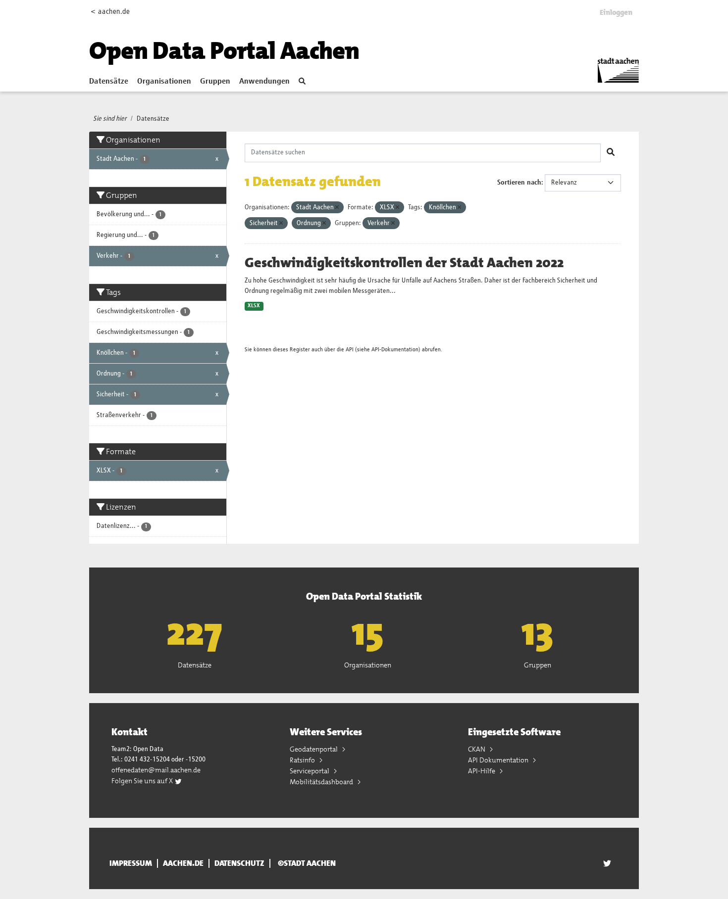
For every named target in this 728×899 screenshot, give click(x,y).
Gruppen (215, 82)
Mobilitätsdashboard (322, 781)
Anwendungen (264, 82)
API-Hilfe (482, 770)
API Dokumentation (499, 760)
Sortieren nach (519, 182)
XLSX (254, 305)
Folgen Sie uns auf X (142, 780)
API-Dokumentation (394, 349)
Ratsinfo (303, 760)
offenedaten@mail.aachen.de (156, 769)
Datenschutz (239, 863)
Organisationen (164, 82)
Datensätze (108, 82)
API (350, 349)
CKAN (477, 749)
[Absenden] (610, 152)
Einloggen (616, 12)
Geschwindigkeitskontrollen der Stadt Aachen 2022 (404, 263)
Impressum (130, 863)
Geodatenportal (314, 749)
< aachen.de (110, 11)
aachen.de (183, 863)
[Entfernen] (337, 207)
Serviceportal (310, 770)
